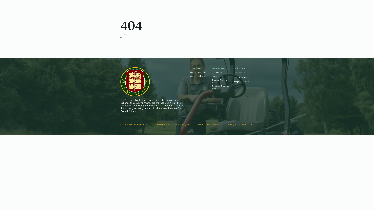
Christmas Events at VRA (220, 87)
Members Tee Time (198, 72)
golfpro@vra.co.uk (241, 77)
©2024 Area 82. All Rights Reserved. (135, 124)
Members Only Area (198, 76)
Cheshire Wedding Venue (219, 81)
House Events (217, 76)
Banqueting (217, 72)
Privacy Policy (163, 124)
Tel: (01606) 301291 (242, 82)
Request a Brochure (242, 73)
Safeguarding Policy (183, 124)
